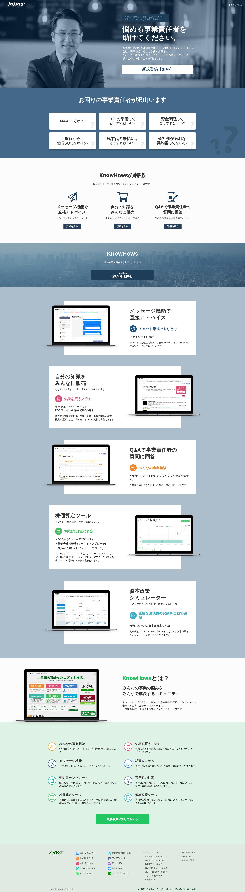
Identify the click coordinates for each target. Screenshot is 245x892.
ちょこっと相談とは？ (153, 876)
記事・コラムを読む (87, 853)
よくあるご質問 (188, 860)
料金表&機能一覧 (188, 853)
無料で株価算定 (86, 873)
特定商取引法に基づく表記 (185, 889)
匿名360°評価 (117, 863)
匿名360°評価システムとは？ (156, 872)
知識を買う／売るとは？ (154, 856)
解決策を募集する (86, 858)
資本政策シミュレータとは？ (156, 868)
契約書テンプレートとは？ (155, 860)
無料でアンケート (119, 858)
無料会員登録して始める (122, 819)
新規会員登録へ (235, 5)
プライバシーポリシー (164, 889)
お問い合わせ (187, 856)
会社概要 (141, 889)
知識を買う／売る (86, 863)
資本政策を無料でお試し (121, 853)
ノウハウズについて (152, 853)
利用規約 (150, 889)
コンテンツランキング (120, 873)
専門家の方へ (150, 880)
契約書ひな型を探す (87, 868)
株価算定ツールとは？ (153, 864)
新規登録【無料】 (158, 69)
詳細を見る (72, 226)
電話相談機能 (117, 868)
